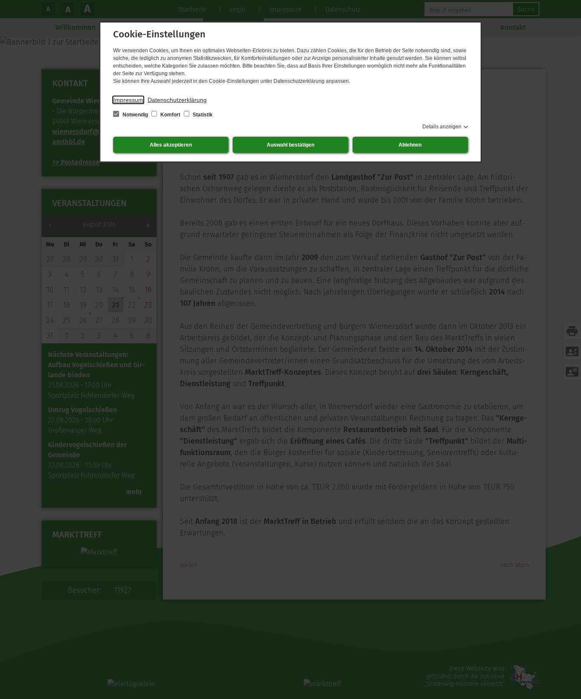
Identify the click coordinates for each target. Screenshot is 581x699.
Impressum (128, 99)
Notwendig (135, 115)
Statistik (202, 115)
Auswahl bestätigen (290, 145)
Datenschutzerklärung (177, 99)
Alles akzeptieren (171, 145)
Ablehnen (410, 145)
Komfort (170, 115)
